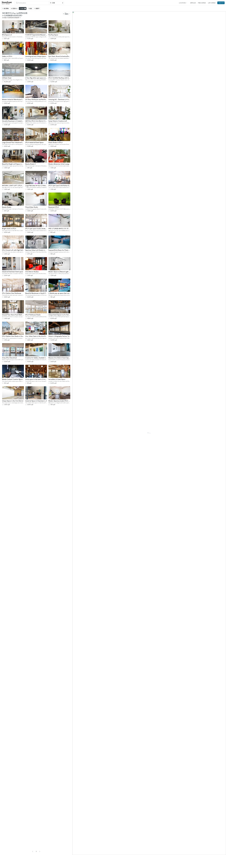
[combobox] (32, 3)
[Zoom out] (74, 850)
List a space (211, 3)
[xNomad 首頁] (7, 3)
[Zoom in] (74, 847)
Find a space (202, 3)
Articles (193, 3)
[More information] (20, 17)
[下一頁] (39, 851)
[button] (14, 32)
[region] (149, 433)
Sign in (220, 3)
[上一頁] (32, 851)
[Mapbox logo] (77, 853)
